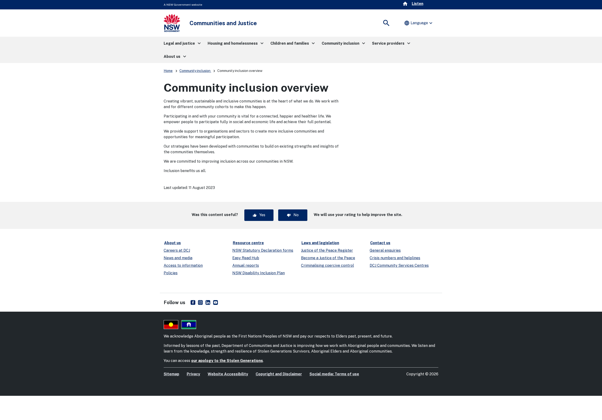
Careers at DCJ (177, 250)
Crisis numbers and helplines (395, 258)
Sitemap (171, 374)
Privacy (193, 374)
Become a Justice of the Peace (328, 258)
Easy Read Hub (245, 258)
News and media (178, 258)
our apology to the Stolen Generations (227, 360)
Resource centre (248, 243)
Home (168, 71)
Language (419, 23)
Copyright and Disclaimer (279, 374)
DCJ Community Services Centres (399, 265)
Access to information (183, 265)
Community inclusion (195, 71)
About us (172, 243)
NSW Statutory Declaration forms (262, 250)
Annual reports (245, 265)
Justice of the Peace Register (327, 250)
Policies (171, 273)
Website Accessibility (228, 374)
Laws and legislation (320, 243)
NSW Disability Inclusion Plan (258, 273)
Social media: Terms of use (334, 374)
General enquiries (385, 250)
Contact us (380, 243)
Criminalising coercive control (327, 265)
